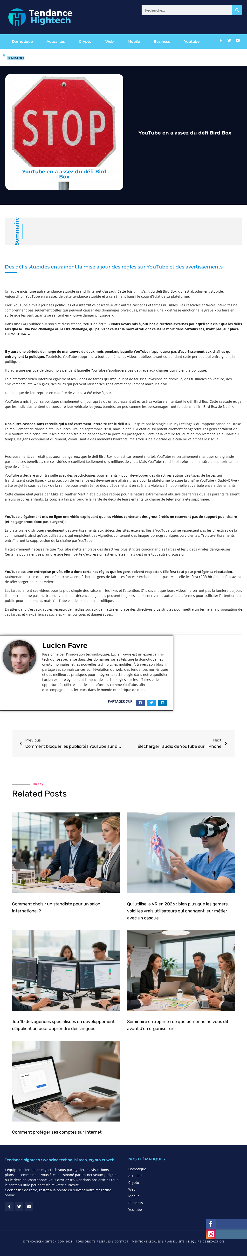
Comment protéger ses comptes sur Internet (57, 1132)
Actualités (56, 41)
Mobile (134, 41)
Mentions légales (146, 1241)
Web (109, 41)
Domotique (22, 41)
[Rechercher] (237, 10)
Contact (121, 1241)
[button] (140, 703)
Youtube (191, 41)
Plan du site (175, 1241)
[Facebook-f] (220, 40)
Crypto (85, 41)
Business (162, 41)
